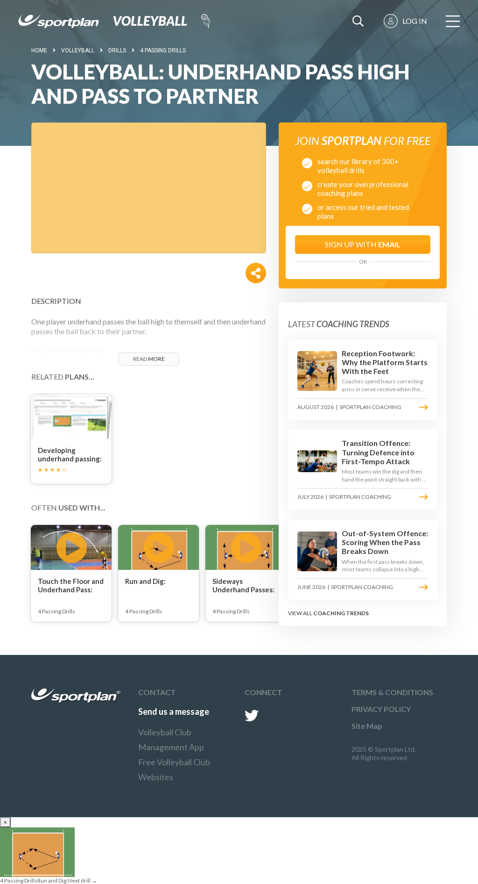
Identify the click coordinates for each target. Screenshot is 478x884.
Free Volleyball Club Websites (174, 769)
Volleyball (77, 50)
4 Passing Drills (163, 50)
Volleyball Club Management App (171, 739)
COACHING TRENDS (341, 613)
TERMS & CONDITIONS (392, 692)
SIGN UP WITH (363, 244)
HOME (39, 50)
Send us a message (173, 711)
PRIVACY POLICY (381, 708)
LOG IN (414, 20)
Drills (117, 50)
